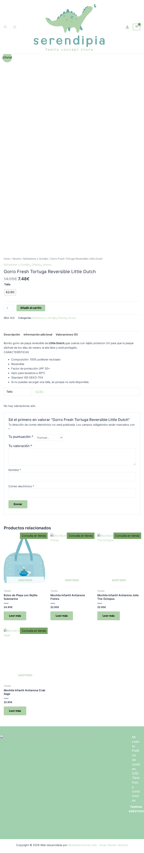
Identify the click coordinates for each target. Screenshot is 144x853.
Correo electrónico (21, 486)
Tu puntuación (20, 437)
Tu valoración (20, 446)
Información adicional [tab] (38, 334)
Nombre (14, 470)
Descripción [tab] (12, 334)
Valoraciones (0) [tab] (67, 334)
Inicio (7, 258)
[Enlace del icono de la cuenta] (127, 27)
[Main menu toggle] (14, 27)
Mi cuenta (136, 741)
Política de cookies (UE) (136, 762)
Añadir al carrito (30, 308)
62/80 (39, 391)
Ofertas (36, 264)
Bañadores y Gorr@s (35, 258)
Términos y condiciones (136, 789)
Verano (16, 258)
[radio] (10, 292)
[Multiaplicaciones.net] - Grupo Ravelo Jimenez (98, 845)
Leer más (15, 615)
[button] (5, 27)
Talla (7, 284)
